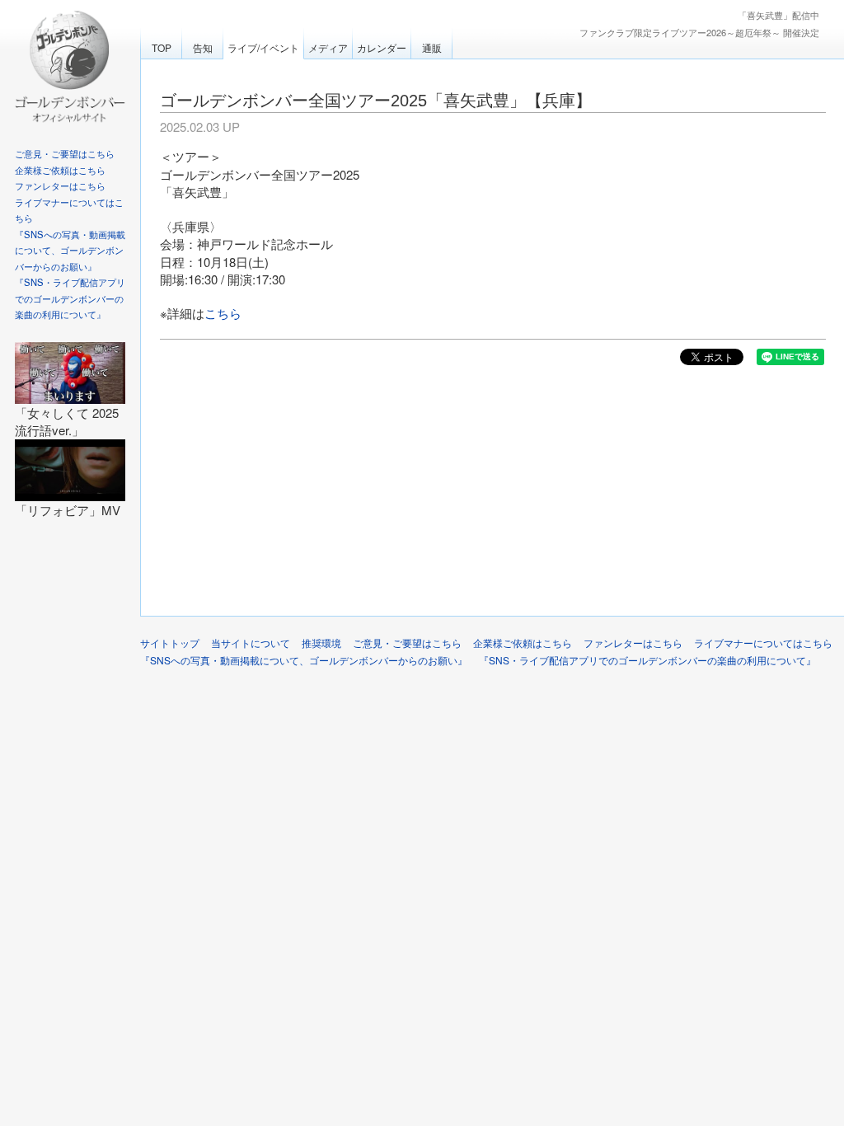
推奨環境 (321, 643)
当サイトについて (250, 643)
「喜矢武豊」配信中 (778, 14)
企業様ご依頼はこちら (60, 169)
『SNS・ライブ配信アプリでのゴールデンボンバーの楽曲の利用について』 (70, 298)
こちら (222, 312)
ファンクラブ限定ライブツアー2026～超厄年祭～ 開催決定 (699, 32)
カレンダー (381, 47)
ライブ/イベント (263, 47)
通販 (432, 47)
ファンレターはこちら (60, 185)
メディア (328, 47)
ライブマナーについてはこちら (763, 643)
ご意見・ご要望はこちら (65, 153)
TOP (161, 47)
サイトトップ (169, 643)
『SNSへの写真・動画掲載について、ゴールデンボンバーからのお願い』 (70, 250)
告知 (203, 47)
